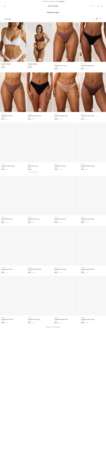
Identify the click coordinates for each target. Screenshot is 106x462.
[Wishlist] (94, 6)
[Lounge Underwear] (53, 6)
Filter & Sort (8, 19)
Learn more (61, 1)
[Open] (4, 6)
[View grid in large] (93, 19)
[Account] (98, 6)
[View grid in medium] (96, 19)
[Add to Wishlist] (23, 25)
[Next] (24, 43)
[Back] (2, 43)
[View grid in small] (100, 19)
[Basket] (101, 6)
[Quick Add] (13, 59)
